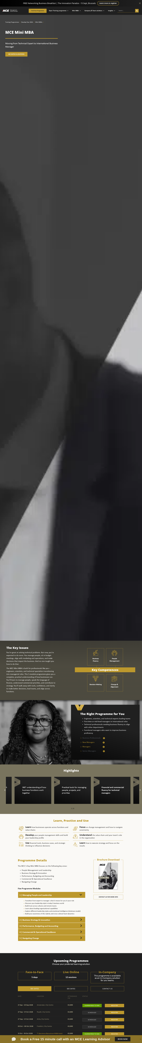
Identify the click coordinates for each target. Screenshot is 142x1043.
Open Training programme (57, 11)
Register (114, 1005)
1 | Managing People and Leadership (36, 895)
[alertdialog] (71, 3)
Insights (110, 11)
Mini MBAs (38, 22)
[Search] (137, 10)
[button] (5, 790)
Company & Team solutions (93, 11)
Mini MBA (75, 11)
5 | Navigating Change (29, 938)
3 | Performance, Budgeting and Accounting (39, 926)
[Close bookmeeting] (140, 1039)
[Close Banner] (140, 3)
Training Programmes (12, 22)
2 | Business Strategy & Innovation (35, 920)
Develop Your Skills (27, 22)
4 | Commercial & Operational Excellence (38, 932)
